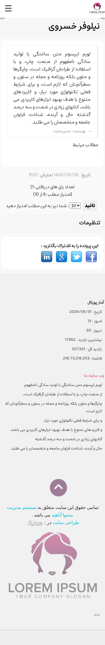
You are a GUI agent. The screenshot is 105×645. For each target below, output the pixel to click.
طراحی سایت (65, 522)
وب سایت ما (94, 375)
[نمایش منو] (8, 9)
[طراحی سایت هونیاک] (34, 522)
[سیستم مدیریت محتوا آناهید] (97, 7)
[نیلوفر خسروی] (91, 256)
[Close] (96, 615)
